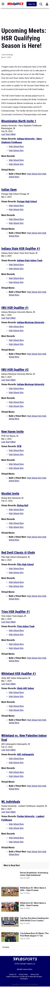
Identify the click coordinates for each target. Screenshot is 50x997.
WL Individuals (10, 802)
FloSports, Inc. (31, 964)
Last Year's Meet (8, 134)
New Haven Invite (12, 431)
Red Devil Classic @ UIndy (18, 552)
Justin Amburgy (7, 55)
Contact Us (12, 974)
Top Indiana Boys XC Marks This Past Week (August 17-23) (34, 934)
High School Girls (16, 150)
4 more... (6, 947)
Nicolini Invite (10, 493)
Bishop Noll (22, 505)
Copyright (23, 964)
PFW (19, 446)
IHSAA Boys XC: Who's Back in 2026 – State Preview (33, 889)
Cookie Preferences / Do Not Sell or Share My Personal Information (24, 978)
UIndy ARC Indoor (25, 688)
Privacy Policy (23, 974)
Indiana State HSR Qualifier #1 (20, 248)
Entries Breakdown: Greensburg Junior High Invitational (34, 874)
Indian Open (9, 189)
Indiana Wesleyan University (30, 322)
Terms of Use (35, 974)
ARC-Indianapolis (25, 754)
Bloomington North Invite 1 (18, 121)
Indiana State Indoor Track (29, 260)
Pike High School (25, 564)
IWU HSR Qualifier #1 (15, 308)
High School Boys (16, 146)
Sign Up (31, 4)
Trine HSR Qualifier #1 (15, 612)
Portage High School (27, 201)
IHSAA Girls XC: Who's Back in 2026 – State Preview (33, 904)
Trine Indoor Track (26, 626)
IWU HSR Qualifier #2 (15, 370)
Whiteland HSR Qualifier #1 (18, 673)
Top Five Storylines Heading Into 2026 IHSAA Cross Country (34, 919)
